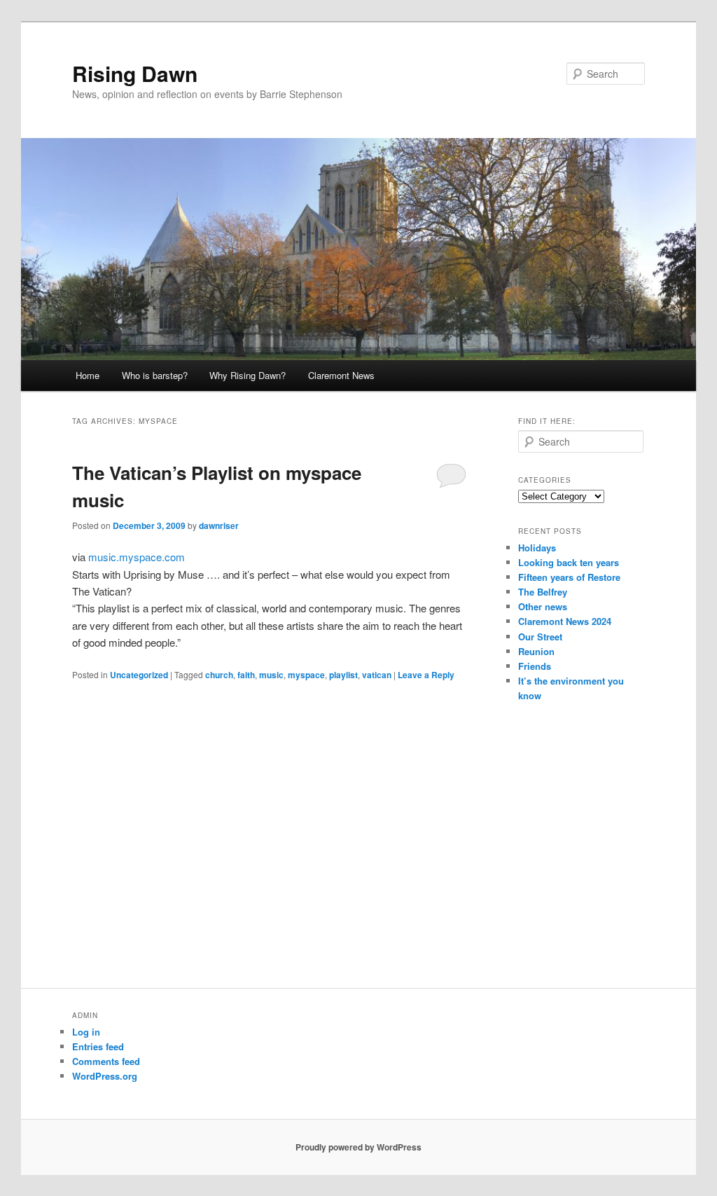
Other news (542, 606)
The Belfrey (542, 591)
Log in (86, 1031)
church (219, 674)
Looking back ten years (568, 562)
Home (87, 375)
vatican (376, 674)
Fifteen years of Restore (569, 577)
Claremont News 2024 (564, 621)
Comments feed (106, 1061)
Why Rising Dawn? (247, 375)
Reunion (536, 651)
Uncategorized (139, 674)
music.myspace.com (136, 556)
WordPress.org (104, 1075)
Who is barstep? (155, 375)
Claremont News (341, 375)
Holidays (537, 547)
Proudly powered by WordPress (358, 1147)
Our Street (540, 636)
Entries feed (98, 1046)
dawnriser (219, 525)
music (271, 674)
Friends (534, 666)
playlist (343, 674)
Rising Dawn (134, 73)
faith (246, 674)
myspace (306, 674)
